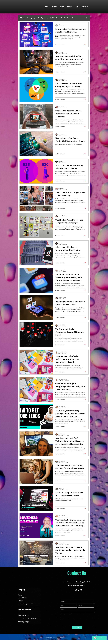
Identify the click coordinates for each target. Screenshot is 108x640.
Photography (31, 18)
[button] (54, 7)
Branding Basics (42, 18)
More (73, 18)
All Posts (21, 18)
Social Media (54, 18)
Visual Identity (65, 18)
